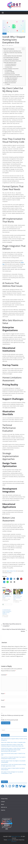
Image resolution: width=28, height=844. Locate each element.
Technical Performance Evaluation (12, 74)
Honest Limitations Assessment (11, 68)
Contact (3, 801)
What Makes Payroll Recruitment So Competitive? (12, 625)
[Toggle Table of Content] (22, 49)
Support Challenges (10, 71)
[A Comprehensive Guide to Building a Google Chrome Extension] (7, 606)
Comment (4, 675)
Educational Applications (12, 81)
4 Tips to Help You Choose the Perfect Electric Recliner (13, 630)
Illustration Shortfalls (10, 73)
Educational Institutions (11, 65)
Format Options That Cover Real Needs (13, 55)
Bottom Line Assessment (10, 82)
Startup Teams (9, 67)
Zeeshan (11, 45)
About (2, 804)
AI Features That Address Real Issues (12, 60)
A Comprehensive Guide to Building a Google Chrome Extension (6, 612)
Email (3, 700)
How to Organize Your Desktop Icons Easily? (6, 596)
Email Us (3, 810)
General (4, 33)
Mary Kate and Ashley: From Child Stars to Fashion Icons (17, 597)
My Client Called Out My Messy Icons (12, 51)
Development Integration (12, 79)
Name (3, 693)
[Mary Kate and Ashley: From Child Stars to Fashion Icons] (18, 591)
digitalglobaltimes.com (6, 823)
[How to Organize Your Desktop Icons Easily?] (7, 591)
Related (8, 84)
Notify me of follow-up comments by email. (12, 715)
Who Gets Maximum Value (10, 62)
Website (3, 707)
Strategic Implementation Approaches (13, 76)
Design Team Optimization (12, 78)
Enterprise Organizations (11, 64)
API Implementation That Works (11, 57)
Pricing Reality (9, 70)
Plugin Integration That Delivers (11, 59)
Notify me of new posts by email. (9, 720)
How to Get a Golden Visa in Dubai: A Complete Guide (13, 742)
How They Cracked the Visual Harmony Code (13, 53)
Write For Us (4, 807)
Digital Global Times (11, 571)
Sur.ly (9, 826)
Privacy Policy (4, 798)
